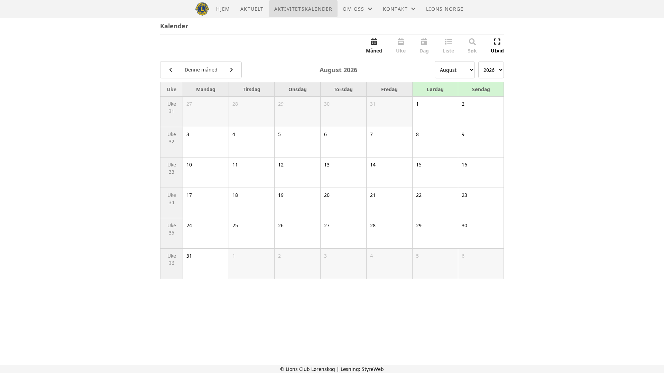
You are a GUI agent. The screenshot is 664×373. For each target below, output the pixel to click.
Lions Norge (444, 9)
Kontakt (395, 9)
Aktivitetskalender (303, 9)
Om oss (353, 9)
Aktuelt (252, 9)
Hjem (223, 9)
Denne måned (201, 69)
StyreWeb (373, 369)
